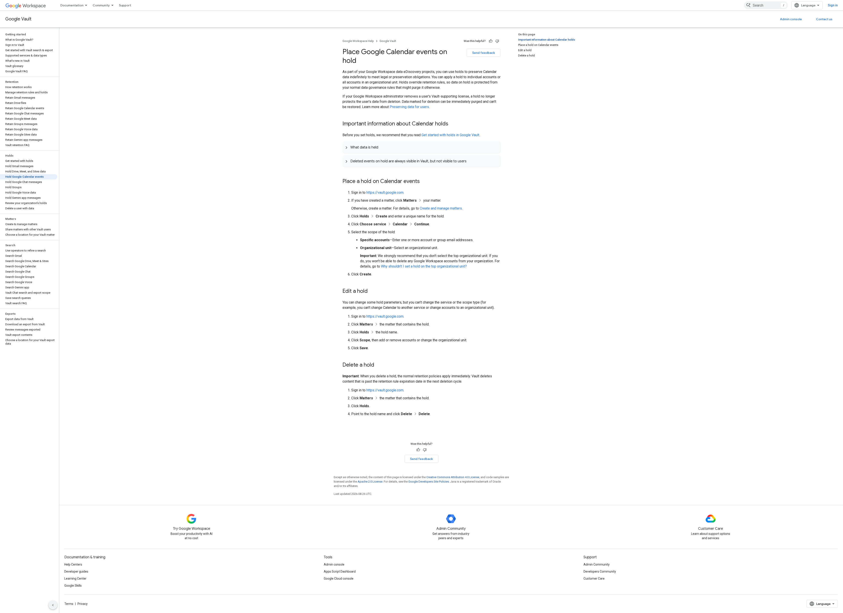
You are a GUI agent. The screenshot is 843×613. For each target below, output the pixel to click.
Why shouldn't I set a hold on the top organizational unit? (424, 266)
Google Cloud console (338, 578)
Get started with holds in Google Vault (450, 135)
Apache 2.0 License (370, 481)
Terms (68, 604)
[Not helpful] (497, 41)
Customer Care (594, 578)
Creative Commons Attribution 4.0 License (452, 477)
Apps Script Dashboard (340, 571)
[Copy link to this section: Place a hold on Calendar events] (424, 181)
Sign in (833, 5)
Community (101, 5)
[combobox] (766, 5)
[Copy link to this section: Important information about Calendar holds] (452, 124)
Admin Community (597, 564)
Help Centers (73, 564)
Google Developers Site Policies (428, 481)
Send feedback (483, 53)
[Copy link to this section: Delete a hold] (378, 365)
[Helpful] (490, 41)
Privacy (82, 604)
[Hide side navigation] (53, 605)
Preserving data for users (409, 107)
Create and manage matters (441, 208)
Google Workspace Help (358, 41)
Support (125, 5)
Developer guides (76, 571)
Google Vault (18, 19)
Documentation (71, 5)
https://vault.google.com (384, 192)
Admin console (791, 19)
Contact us (824, 19)
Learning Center (75, 578)
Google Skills (73, 585)
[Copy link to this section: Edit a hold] (372, 291)
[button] (421, 147)
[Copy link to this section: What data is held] (382, 147)
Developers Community (600, 571)
